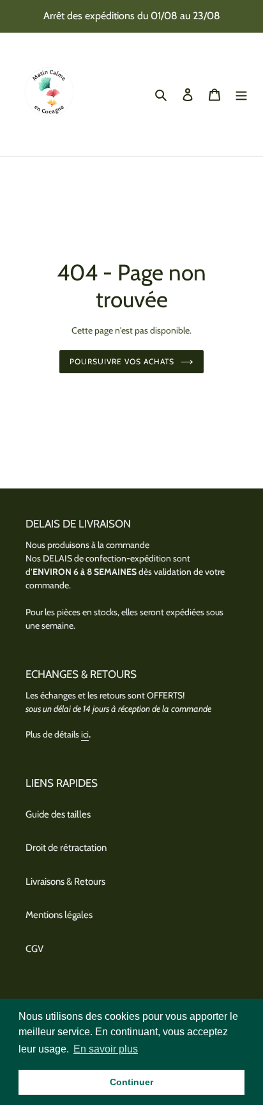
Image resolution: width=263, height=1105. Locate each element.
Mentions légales (59, 915)
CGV (34, 949)
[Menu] (241, 94)
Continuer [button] (131, 1082)
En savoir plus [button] (105, 1049)
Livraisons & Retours (65, 881)
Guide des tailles (58, 814)
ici (85, 734)
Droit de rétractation (66, 847)
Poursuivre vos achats (122, 361)
